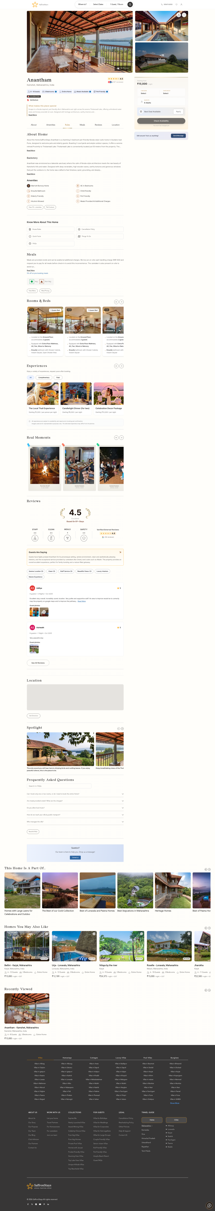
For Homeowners (53, 1127)
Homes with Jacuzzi (75, 1148)
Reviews (98, 125)
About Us (31, 1118)
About (34, 125)
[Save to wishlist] (46, 933)
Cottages (94, 1058)
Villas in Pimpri (121, 1095)
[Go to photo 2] (45, 330)
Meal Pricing (45, 291)
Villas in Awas (94, 1064)
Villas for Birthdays (100, 1118)
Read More (33, 115)
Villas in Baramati (148, 1064)
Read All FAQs (33, 831)
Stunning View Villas (75, 1156)
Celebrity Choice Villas (76, 1131)
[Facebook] (28, 1204)
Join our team (52, 1135)
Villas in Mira (66, 1083)
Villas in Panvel (175, 1091)
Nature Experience (35, 577)
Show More (174, 1103)
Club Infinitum (33, 1139)
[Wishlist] (176, 4)
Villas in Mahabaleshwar (94, 1079)
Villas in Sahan (94, 1099)
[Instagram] (36, 1204)
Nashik (170, 1136)
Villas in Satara (121, 1099)
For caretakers (52, 1131)
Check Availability (161, 121)
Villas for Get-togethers (102, 1131)
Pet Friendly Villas (100, 1152)
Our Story (31, 1123)
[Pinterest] (44, 1204)
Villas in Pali (67, 1091)
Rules (67, 125)
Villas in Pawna (40, 1095)
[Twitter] (32, 1204)
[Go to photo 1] (44, 330)
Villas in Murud (39, 1087)
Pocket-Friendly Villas (76, 1152)
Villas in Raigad (39, 1099)
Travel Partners (52, 1123)
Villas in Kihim (148, 1075)
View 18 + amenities (35, 207)
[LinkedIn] (48, 1204)
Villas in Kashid (67, 1075)
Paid (58, 377)
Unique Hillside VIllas (76, 1165)
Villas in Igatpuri (66, 1071)
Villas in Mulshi (94, 1083)
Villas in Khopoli (121, 1075)
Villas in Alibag (39, 1064)
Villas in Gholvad (175, 1067)
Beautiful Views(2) (84, 571)
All (30, 377)
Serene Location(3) (36, 571)
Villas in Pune (148, 1095)
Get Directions (33, 716)
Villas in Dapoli (94, 1067)
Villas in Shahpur (148, 1099)
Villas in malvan (148, 1079)
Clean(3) (51, 571)
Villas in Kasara (39, 1075)
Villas (40, 1058)
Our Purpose (33, 1127)
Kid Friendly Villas (100, 1148)
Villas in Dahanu (66, 1067)
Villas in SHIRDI (175, 1099)
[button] (43, 398)
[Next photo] (60, 320)
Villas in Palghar (39, 1091)
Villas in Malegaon (121, 1079)
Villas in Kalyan (121, 1071)
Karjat (170, 1133)
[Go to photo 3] (84, 330)
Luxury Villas (121, 1058)
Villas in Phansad (94, 1095)
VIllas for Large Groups (101, 1135)
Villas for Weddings (100, 1123)
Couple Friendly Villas (101, 1139)
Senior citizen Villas (100, 1144)
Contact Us (32, 1148)
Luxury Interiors (102, 571)
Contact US (123, 1135)
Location (116, 125)
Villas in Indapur (93, 1071)
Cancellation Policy (126, 1118)
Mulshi (170, 1147)
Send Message (178, 136)
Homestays (67, 1058)
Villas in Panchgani (121, 1091)
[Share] (178, 15)
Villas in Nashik (94, 1087)
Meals (82, 125)
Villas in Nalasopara (66, 1087)
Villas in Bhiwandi (175, 1064)
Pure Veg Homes (74, 1139)
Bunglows (175, 1058)
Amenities (50, 125)
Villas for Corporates (101, 1127)
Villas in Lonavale (66, 1079)
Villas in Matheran (39, 1083)
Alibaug (171, 1126)
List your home (52, 1118)
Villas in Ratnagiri (67, 1099)
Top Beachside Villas (75, 1169)
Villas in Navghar (121, 1087)
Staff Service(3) (66, 571)
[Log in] (181, 4)
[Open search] (130, 4)
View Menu (32, 291)
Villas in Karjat (148, 1071)
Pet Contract (50, 207)
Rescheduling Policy (126, 1123)
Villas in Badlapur (121, 1064)
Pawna (170, 1143)
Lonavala (171, 1129)
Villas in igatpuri (39, 1071)
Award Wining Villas (75, 1127)
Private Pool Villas (75, 1144)
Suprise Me (72, 1118)
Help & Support (124, 1131)
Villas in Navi (148, 1087)
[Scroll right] (121, 302)
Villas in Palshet (94, 1091)
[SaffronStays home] (40, 4)
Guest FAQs (97, 1160)
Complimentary (43, 377)
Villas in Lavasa (40, 1079)
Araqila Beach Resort (101, 1156)
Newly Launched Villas (76, 1123)
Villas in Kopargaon (175, 1075)
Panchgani (171, 1140)
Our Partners (33, 1144)
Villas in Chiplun (39, 1067)
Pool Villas (148, 1058)
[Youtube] (40, 1204)
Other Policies (124, 1127)
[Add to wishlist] (184, 15)
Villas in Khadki (94, 1075)
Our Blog (31, 1135)
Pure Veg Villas (73, 1135)
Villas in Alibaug (66, 1064)
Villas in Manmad (175, 1079)
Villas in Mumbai (148, 1083)
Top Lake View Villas (75, 1160)
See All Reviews (38, 663)
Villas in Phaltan (66, 1095)
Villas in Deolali (148, 1067)
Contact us (75, 857)
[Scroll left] (116, 302)
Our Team (32, 1131)
